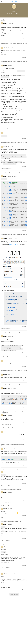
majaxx (4, 552)
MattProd (5, 136)
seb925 (4, 549)
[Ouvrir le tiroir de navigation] (1, 1)
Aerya (4, 511)
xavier (4, 474)
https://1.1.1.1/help (13, 244)
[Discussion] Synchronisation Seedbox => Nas (12, 505)
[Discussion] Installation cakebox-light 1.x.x (12, 469)
